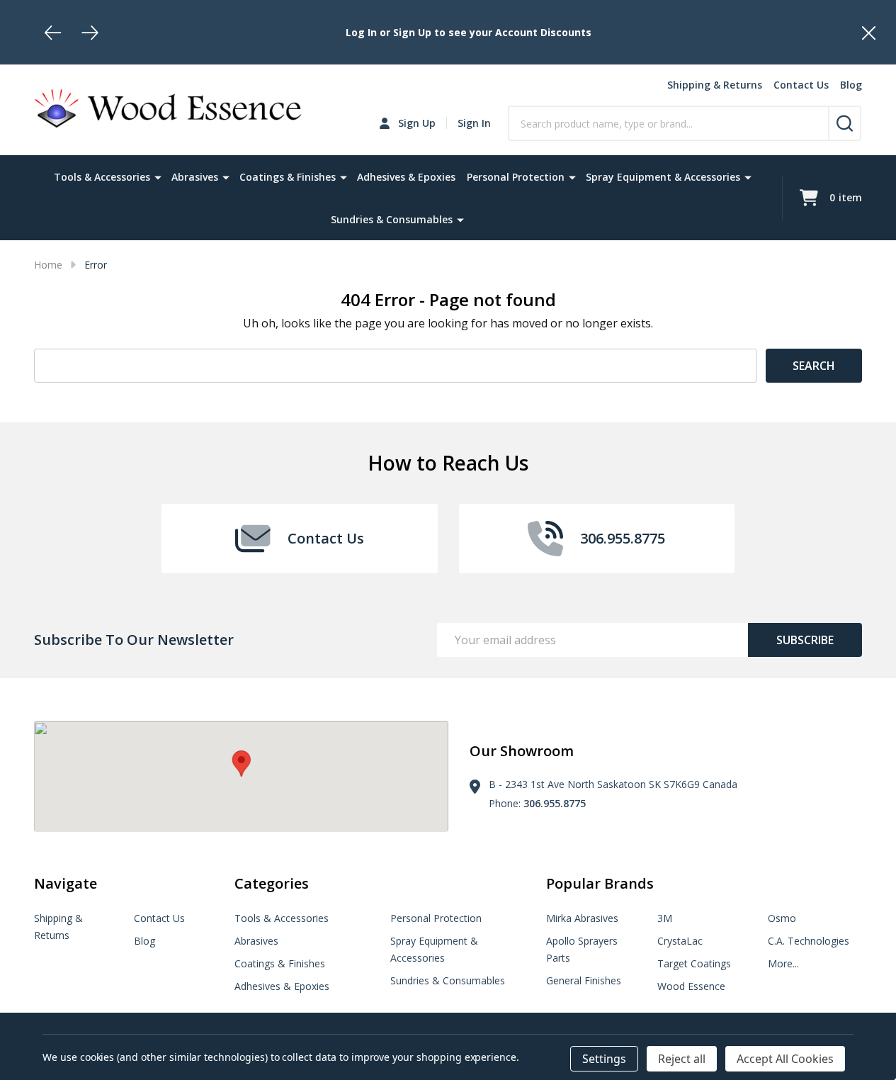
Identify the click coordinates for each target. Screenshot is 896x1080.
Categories (271, 883)
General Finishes (583, 980)
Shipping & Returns (714, 84)
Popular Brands (600, 883)
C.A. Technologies (808, 940)
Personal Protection (516, 177)
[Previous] (53, 32)
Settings (604, 1059)
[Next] (90, 32)
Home (48, 264)
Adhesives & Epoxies (406, 177)
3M (664, 918)
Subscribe (805, 640)
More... (783, 963)
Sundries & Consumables (392, 219)
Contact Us (801, 84)
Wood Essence (691, 986)
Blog (851, 84)
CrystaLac (680, 940)
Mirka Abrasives (582, 918)
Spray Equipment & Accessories (663, 177)
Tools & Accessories (102, 177)
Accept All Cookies (785, 1059)
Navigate (65, 883)
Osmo (782, 918)
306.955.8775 (554, 803)
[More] (157, 176)
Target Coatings (694, 963)
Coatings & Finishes (287, 177)
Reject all (681, 1059)
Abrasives (194, 177)
